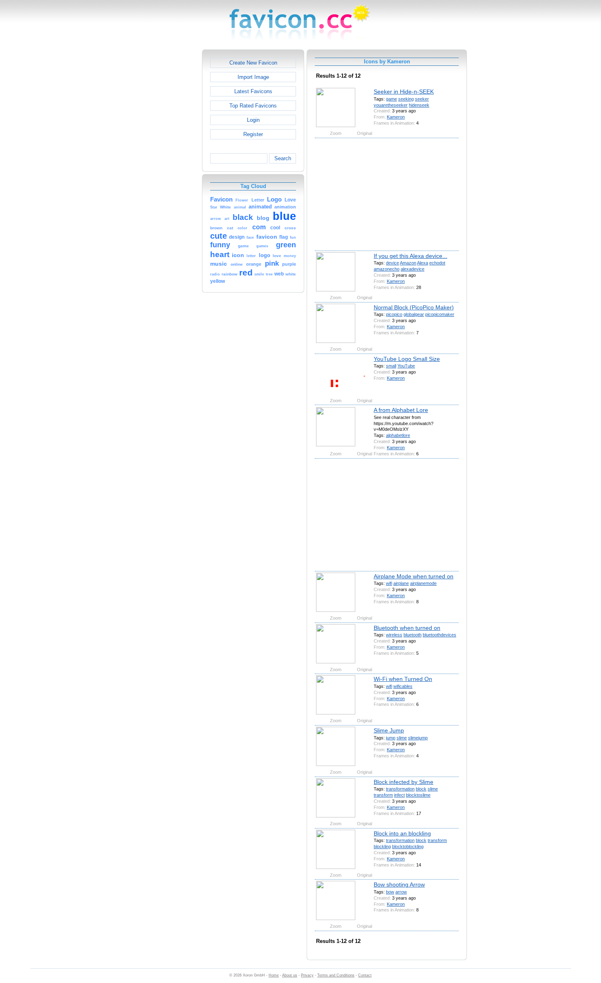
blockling (382, 846)
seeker (422, 98)
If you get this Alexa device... (410, 256)
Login (253, 120)
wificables (403, 686)
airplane (401, 583)
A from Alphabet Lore (401, 410)
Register (253, 134)
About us (289, 975)
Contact (365, 975)
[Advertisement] (167, 172)
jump (390, 737)
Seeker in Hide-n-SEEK (404, 91)
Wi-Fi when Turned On (403, 679)
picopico (394, 314)
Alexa (422, 262)
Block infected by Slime (403, 782)
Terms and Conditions (335, 975)
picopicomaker (439, 314)
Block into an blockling (402, 833)
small (391, 365)
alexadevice (412, 268)
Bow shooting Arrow (399, 884)
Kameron (396, 116)
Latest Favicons (253, 91)
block (421, 788)
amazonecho (386, 268)
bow (390, 891)
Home (274, 975)
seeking (406, 98)
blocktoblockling (408, 846)
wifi (389, 583)
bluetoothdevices (439, 634)
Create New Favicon (253, 63)
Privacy (307, 975)
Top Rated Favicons (253, 106)
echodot (437, 262)
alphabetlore (398, 435)
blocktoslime (418, 795)
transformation (400, 788)
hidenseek (419, 105)
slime (402, 737)
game (391, 98)
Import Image (253, 77)
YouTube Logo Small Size (407, 359)
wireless (394, 634)
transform (383, 795)
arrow (401, 891)
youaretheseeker (391, 105)
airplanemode (423, 583)
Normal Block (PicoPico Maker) (414, 307)
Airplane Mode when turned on (413, 576)
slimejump (418, 737)
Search (282, 158)
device (392, 262)
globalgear (414, 314)
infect (399, 795)
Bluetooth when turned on (407, 628)
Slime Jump (389, 730)
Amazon (408, 262)
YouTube (406, 365)
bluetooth (413, 634)
